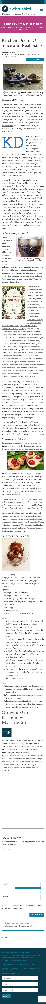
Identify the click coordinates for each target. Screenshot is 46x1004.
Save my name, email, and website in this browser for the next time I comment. (22, 907)
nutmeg (36, 446)
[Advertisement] (23, 795)
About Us (5, 952)
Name (5, 884)
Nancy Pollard (10, 56)
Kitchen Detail (34, 54)
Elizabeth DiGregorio (18, 54)
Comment (6, 849)
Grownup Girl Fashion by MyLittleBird (16, 717)
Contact (14, 952)
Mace (25, 449)
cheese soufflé (22, 485)
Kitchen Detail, (7, 126)
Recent (4, 937)
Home (3, 28)
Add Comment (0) (35, 59)
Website (5, 896)
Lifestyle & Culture (15, 28)
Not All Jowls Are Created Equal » (18, 926)
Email (5, 890)
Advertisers (24, 952)
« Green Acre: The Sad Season (16, 923)
